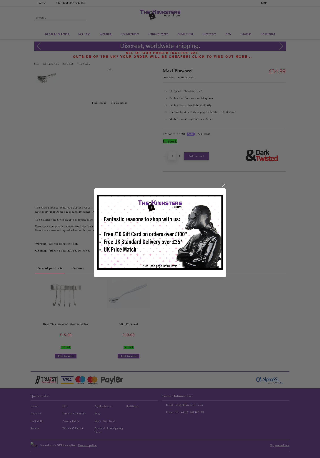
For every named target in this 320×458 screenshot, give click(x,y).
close (223, 185)
